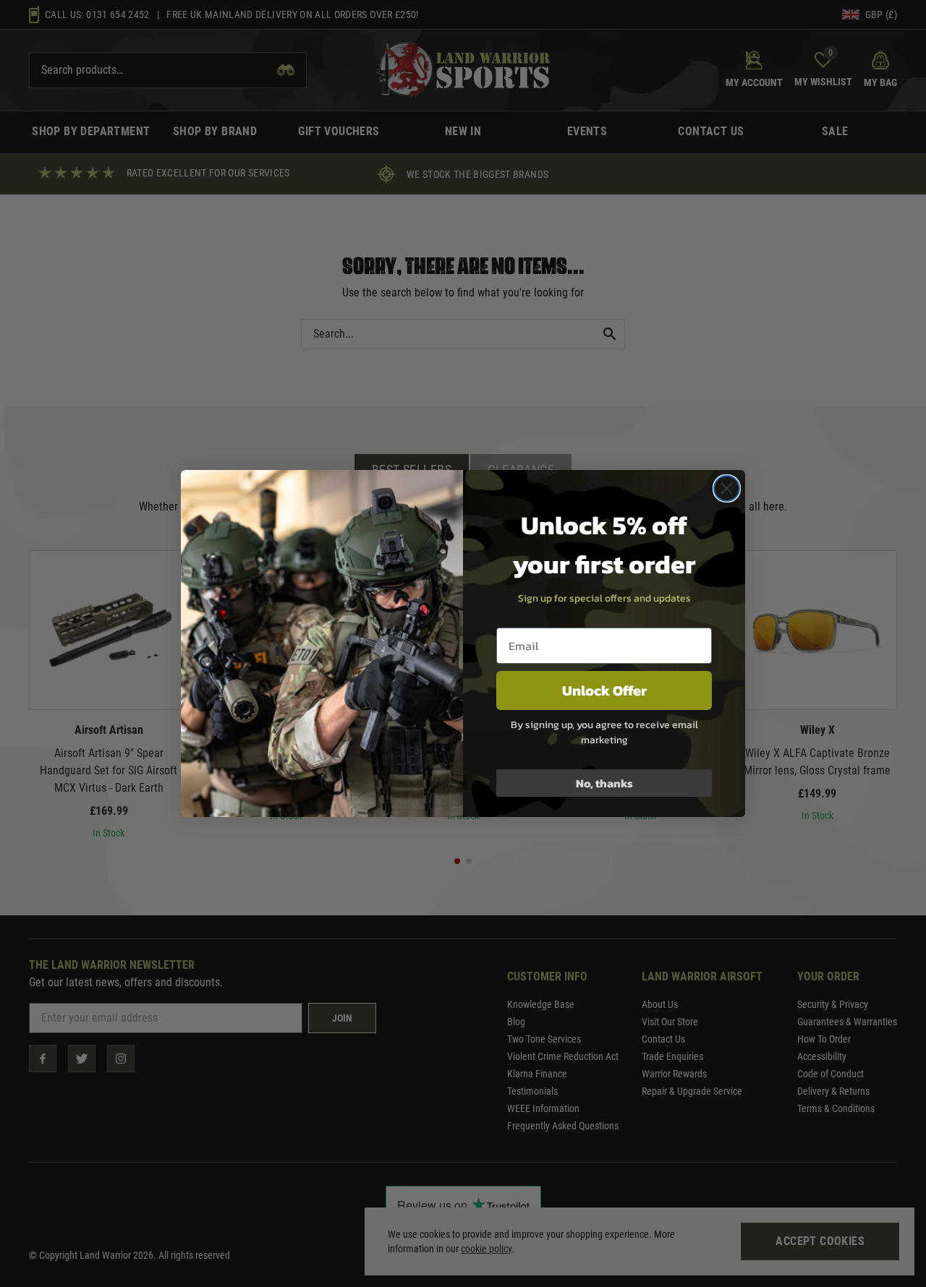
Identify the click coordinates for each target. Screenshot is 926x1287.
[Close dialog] (726, 488)
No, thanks (604, 783)
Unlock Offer (604, 690)
